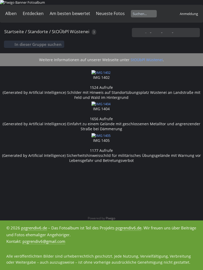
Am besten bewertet (70, 13)
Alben (11, 13)
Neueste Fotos (110, 13)
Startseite (14, 31)
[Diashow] (179, 32)
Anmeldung (189, 13)
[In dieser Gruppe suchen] (138, 32)
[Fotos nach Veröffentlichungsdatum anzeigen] (187, 32)
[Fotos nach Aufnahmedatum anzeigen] (195, 32)
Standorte (38, 31)
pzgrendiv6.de (34, 227)
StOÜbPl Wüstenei (70, 31)
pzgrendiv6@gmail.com (43, 241)
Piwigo (110, 218)
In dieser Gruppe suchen (38, 44)
